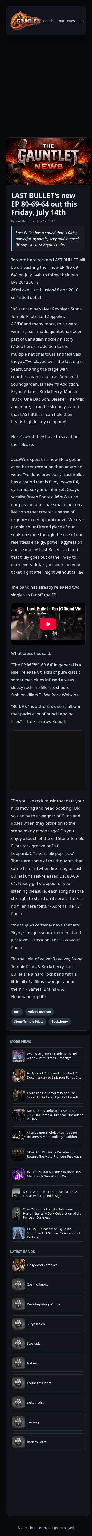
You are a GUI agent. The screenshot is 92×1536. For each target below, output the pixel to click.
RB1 (17, 1012)
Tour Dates (66, 20)
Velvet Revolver (39, 1012)
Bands (48, 20)
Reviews (85, 20)
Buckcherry (60, 1021)
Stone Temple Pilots (28, 1021)
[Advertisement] (46, 87)
